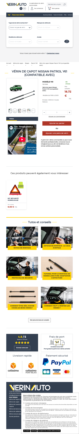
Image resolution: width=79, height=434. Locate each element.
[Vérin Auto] (16, 4)
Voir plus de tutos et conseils (39, 320)
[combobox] (20, 27)
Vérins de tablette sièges (17, 411)
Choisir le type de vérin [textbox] (17, 27)
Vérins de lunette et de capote (16, 405)
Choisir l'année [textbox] (43, 41)
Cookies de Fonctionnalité (50, 409)
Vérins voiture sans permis (17, 414)
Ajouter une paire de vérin (57, 133)
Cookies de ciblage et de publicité (51, 424)
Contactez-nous (53, 53)
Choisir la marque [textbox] (44, 27)
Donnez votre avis (22, 347)
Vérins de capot (14, 402)
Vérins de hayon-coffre (16, 399)
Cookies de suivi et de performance (50, 416)
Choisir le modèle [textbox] (15, 41)
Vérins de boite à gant (16, 409)
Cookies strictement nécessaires (51, 404)
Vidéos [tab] (11, 119)
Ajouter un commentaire (57, 116)
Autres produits (14, 416)
